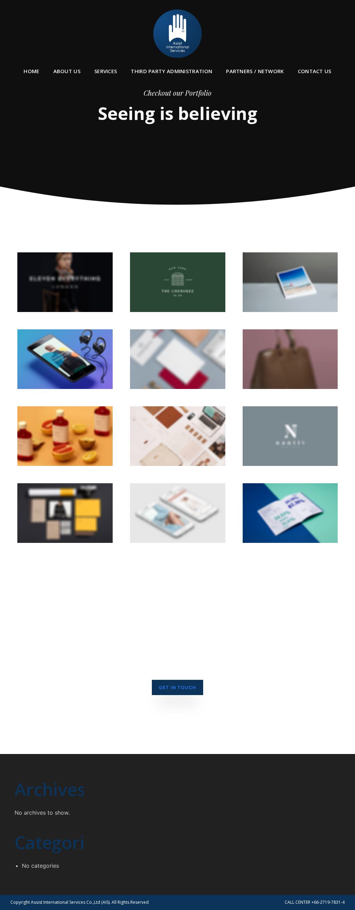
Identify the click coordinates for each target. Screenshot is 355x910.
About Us (66, 71)
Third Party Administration (171, 71)
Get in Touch (177, 687)
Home (31, 71)
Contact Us (314, 71)
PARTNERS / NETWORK (255, 71)
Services (105, 71)
